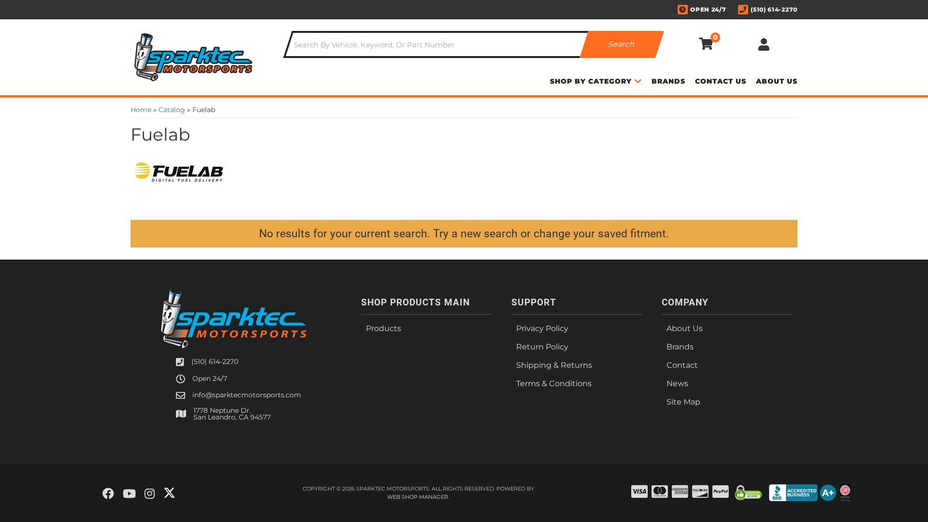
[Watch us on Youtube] (129, 494)
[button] (474, 44)
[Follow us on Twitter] (169, 493)
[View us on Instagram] (150, 494)
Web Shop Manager (417, 496)
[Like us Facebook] (108, 494)
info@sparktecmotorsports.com (246, 395)
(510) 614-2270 (214, 361)
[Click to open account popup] (763, 44)
